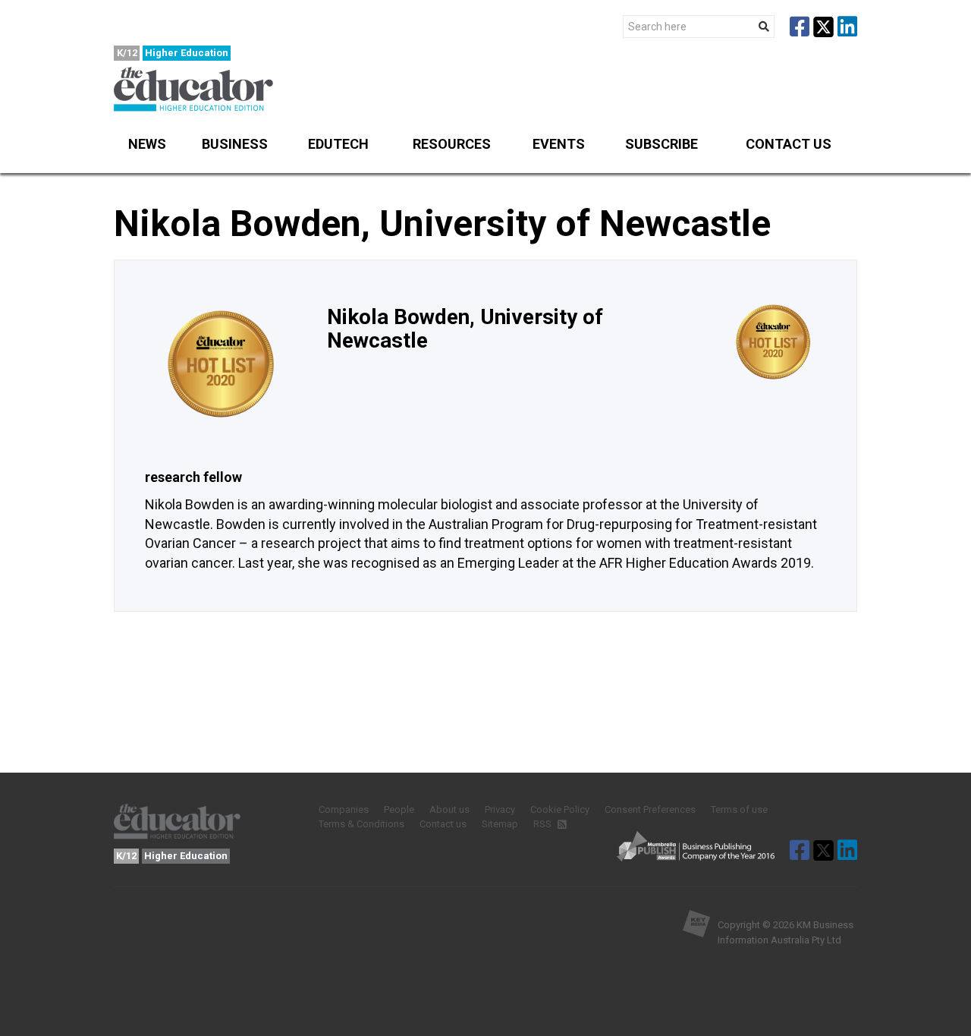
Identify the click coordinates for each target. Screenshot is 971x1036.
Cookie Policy (559, 809)
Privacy (500, 809)
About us (449, 809)
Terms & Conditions (361, 824)
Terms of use (739, 809)
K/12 (127, 52)
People (399, 809)
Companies (344, 809)
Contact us (788, 144)
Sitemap (500, 824)
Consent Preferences (650, 809)
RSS (543, 824)
